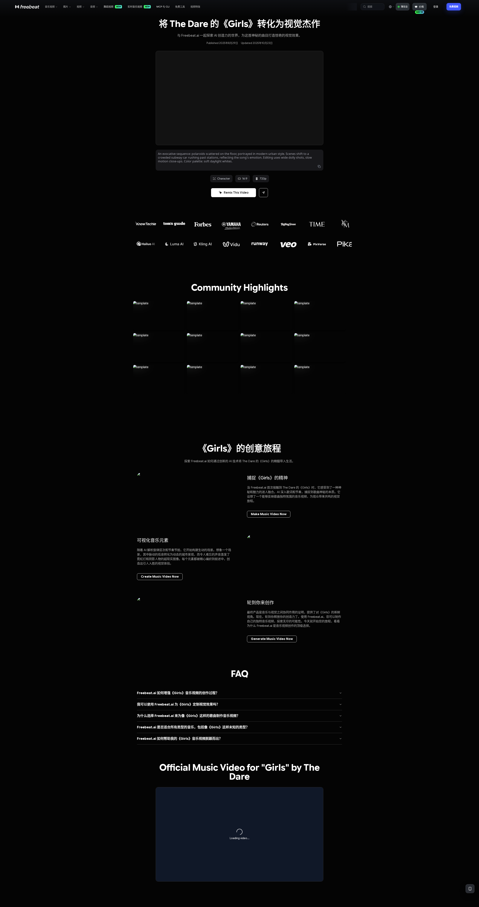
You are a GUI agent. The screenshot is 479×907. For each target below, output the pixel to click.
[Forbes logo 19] (174, 222)
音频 (92, 6)
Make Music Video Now (268, 514)
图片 (65, 6)
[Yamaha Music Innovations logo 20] (202, 224)
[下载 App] (470, 888)
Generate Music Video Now (272, 639)
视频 (79, 6)
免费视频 (453, 6)
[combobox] (391, 7)
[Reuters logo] (231, 224)
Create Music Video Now (160, 577)
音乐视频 (50, 6)
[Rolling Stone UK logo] (259, 224)
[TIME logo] (288, 224)
